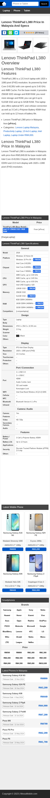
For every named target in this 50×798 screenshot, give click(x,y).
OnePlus (42, 621)
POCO (7, 626)
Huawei (7, 615)
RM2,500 (19, 658)
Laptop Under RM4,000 (22, 135)
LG (43, 632)
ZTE (7, 642)
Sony (31, 610)
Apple (19, 610)
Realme (31, 621)
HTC (31, 632)
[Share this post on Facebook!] (4, 34)
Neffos (31, 642)
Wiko (7, 637)
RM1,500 (42, 653)
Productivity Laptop (12, 131)
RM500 (7, 653)
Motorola (19, 626)
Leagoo (19, 642)
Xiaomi (31, 615)
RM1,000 (30, 653)
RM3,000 (30, 658)
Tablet (27, 10)
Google (43, 626)
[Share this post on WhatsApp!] (10, 34)
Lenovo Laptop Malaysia (27, 127)
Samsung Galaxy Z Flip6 (14, 703)
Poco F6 (6, 739)
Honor (19, 615)
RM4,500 (19, 663)
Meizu (42, 637)
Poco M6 (7, 721)
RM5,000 (30, 663)
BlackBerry (7, 632)
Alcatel (19, 637)
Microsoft (31, 626)
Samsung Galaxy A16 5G (14, 675)
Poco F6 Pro (8, 730)
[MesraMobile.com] (3, 5)
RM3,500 (42, 658)
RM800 (19, 653)
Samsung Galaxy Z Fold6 (14, 712)
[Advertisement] (25, 192)
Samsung (7, 610)
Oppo (19, 621)
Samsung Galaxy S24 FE (14, 684)
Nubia (31, 637)
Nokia (43, 610)
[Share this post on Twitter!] (16, 34)
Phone (17, 10)
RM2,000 (7, 658)
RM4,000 (7, 663)
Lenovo (19, 632)
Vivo (43, 615)
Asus (7, 621)
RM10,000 (43, 663)
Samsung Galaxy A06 (12, 693)
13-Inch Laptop (30, 131)
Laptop (6, 10)
